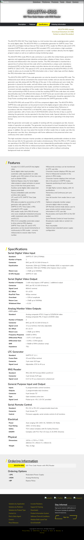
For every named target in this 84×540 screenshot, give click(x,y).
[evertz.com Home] (12, 2)
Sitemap (42, 533)
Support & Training (37, 507)
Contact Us (12, 513)
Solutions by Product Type (17, 510)
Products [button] (54, 2)
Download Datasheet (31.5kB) (63, 32)
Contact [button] (75, 2)
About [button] (68, 2)
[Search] (81, 2)
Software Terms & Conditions (40, 516)
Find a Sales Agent (15, 516)
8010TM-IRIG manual (66, 29)
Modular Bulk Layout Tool (39, 519)
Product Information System (40, 513)
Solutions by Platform (16, 507)
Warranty (58, 531)
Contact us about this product (63, 34)
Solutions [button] (36, 2)
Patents (45, 531)
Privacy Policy (26, 531)
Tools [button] (62, 2)
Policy (36, 531)
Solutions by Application (17, 504)
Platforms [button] (46, 2)
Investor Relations (36, 504)
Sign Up (66, 517)
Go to (36, 523)
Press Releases (13, 523)
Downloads (34, 510)
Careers (11, 519)
